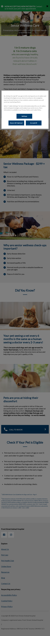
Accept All (33, 123)
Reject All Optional (16, 123)
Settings (24, 116)
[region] (25, 109)
